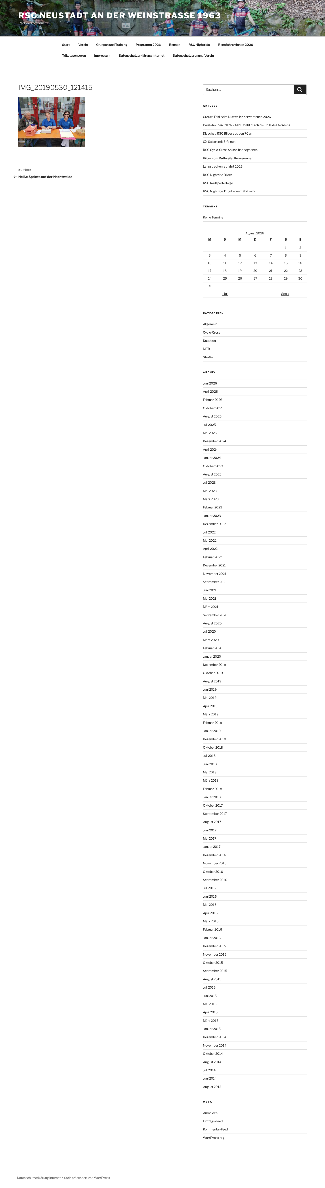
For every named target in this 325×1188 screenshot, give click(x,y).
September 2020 (215, 615)
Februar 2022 (212, 557)
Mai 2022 (209, 540)
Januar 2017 (211, 846)
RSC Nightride (199, 44)
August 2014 (212, 1062)
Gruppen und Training (111, 44)
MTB (206, 349)
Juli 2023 (209, 482)
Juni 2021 (209, 590)
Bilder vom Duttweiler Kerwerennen (228, 158)
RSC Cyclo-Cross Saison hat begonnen (230, 150)
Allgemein (210, 324)
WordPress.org (213, 1138)
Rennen (174, 44)
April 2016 (210, 913)
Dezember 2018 (214, 739)
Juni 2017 (209, 830)
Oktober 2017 (213, 805)
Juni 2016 (210, 896)
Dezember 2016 (214, 855)
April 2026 (210, 391)
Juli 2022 (209, 532)
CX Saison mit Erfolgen (219, 141)
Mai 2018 (209, 772)
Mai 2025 (210, 433)
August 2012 (212, 1087)
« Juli (225, 294)
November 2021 (214, 574)
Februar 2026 (212, 400)
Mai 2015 (209, 1004)
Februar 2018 (212, 789)
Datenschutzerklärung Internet (141, 55)
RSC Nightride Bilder (217, 175)
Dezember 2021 (214, 565)
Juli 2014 (209, 1070)
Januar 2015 (212, 1029)
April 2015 (210, 1012)
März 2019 (210, 714)
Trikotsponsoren (74, 55)
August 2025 (212, 416)
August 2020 (212, 623)
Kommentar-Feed (215, 1129)
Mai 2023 (210, 491)
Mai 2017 (209, 838)
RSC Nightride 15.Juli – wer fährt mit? (229, 191)
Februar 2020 (212, 648)
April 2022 (210, 549)
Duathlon (209, 340)
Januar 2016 (212, 938)
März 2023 (211, 499)
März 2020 (211, 640)
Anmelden (210, 1113)
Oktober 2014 (213, 1053)
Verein (83, 44)
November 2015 (214, 954)
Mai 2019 (209, 697)
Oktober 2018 (213, 747)
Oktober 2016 (213, 871)
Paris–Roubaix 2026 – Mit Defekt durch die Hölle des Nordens (246, 125)
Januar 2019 (212, 731)
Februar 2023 (212, 507)
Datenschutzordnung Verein (193, 55)
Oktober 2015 (213, 962)
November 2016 (214, 863)
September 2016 (215, 880)
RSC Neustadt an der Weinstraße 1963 (119, 15)
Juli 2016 (209, 888)
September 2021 (215, 582)
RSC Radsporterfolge (218, 183)
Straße (208, 357)
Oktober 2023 (213, 466)
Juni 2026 (210, 383)
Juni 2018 (210, 764)
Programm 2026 (148, 44)
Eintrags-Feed (213, 1121)
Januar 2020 (212, 656)
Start (66, 44)
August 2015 (212, 979)
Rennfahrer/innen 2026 (235, 44)
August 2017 (212, 822)
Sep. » (285, 294)
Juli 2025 (209, 425)
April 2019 (210, 706)
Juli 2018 (209, 755)
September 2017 (215, 813)
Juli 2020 (209, 631)
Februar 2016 (212, 929)
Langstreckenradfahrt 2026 (223, 166)
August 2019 (212, 681)
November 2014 (214, 1045)
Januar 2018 (212, 797)
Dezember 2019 (214, 664)
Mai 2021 (209, 598)
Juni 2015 (210, 996)
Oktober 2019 (213, 673)
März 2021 (210, 606)
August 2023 (212, 474)
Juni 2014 (210, 1078)
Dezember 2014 (214, 1037)
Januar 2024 (212, 458)
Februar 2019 (212, 722)
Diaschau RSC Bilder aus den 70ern (228, 133)
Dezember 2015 (214, 946)
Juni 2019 (210, 689)
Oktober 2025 (213, 408)
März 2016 (210, 921)
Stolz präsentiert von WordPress (87, 1178)
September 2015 (215, 971)
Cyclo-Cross (211, 332)
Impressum (102, 55)
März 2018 (210, 780)
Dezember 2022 (214, 524)
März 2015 (210, 1020)
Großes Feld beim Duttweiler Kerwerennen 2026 (237, 117)
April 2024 (210, 449)
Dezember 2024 (214, 441)
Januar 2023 (212, 516)
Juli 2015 (209, 987)
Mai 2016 (209, 904)
